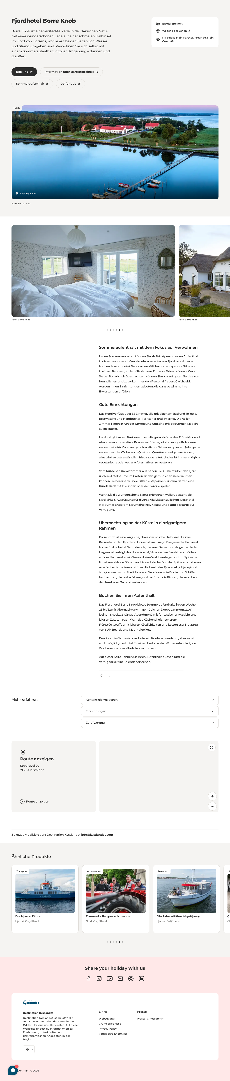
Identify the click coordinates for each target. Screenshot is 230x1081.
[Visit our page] (88, 978)
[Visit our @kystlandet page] (110, 978)
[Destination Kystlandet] (31, 1002)
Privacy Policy (108, 1028)
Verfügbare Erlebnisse (113, 1033)
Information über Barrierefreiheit (69, 71)
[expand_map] (212, 747)
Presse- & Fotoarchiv (150, 1018)
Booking (22, 71)
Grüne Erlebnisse (110, 1023)
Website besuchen (174, 30)
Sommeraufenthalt (30, 83)
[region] (158, 776)
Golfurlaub (68, 83)
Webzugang (107, 1018)
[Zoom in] (212, 796)
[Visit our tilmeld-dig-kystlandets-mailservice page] (120, 978)
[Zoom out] (212, 806)
